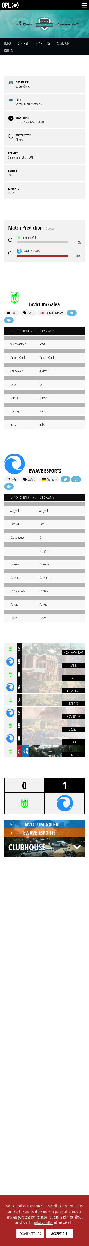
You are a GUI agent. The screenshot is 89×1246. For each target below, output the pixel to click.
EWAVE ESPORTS (45, 470)
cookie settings (30, 1233)
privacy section (43, 1222)
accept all (59, 1233)
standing (43, 43)
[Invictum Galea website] (9, 320)
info (7, 43)
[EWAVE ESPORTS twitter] (65, 479)
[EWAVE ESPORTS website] (9, 486)
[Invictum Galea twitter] (72, 313)
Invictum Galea (44, 304)
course (23, 43)
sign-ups (64, 43)
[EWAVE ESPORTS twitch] (76, 479)
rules (8, 50)
